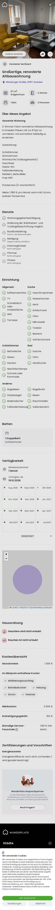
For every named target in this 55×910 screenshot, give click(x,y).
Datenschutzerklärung (12, 889)
